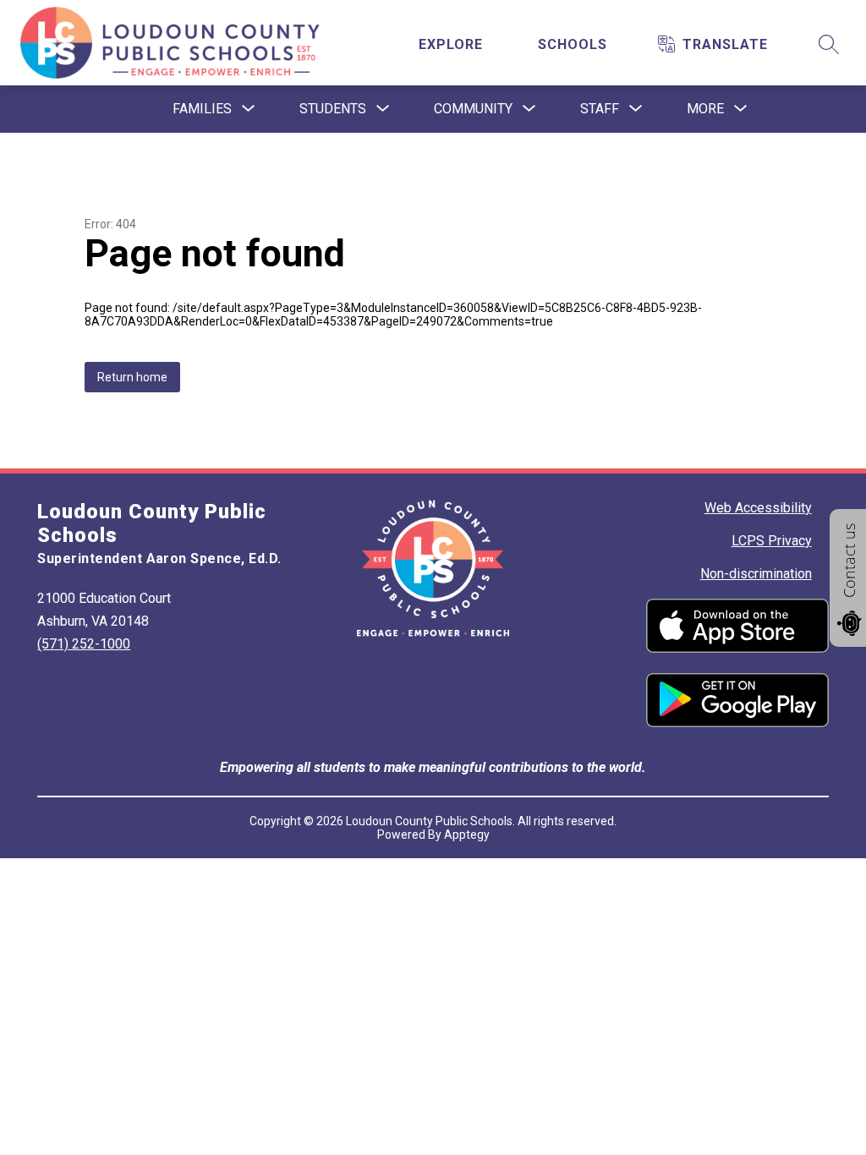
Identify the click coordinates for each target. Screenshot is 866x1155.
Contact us (849, 560)
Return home (132, 377)
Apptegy (467, 834)
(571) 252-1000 (83, 644)
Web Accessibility (758, 508)
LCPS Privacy (772, 541)
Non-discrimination (756, 574)
